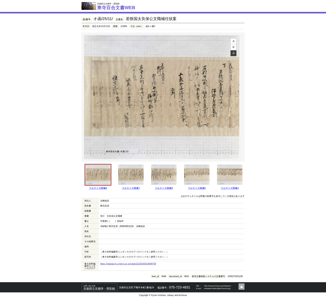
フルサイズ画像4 (230, 188)
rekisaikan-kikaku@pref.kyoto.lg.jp (217, 288)
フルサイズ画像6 (164, 188)
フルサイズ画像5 (197, 188)
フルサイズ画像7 (131, 188)
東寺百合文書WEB (116, 6)
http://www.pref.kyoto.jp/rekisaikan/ (217, 286)
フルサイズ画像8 (98, 188)
